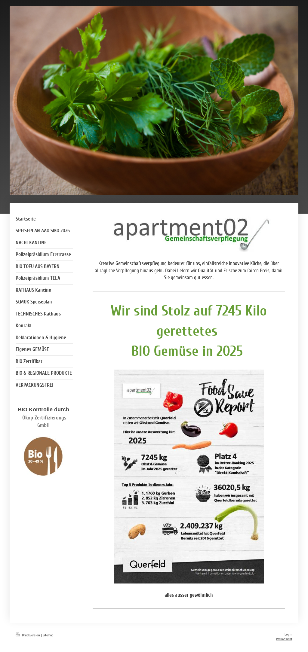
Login (288, 634)
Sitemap (48, 635)
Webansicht (284, 639)
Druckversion (31, 635)
